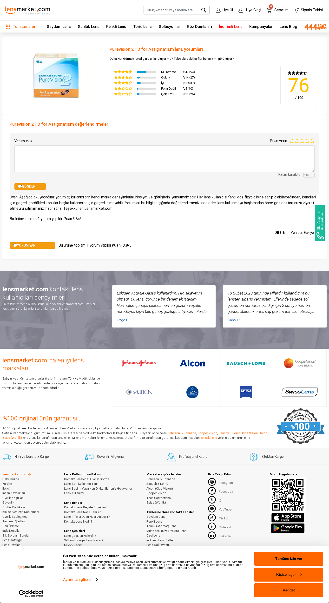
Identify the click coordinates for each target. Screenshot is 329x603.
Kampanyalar (261, 26)
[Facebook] (212, 491)
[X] (212, 500)
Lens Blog (288, 26)
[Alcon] (192, 363)
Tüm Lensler (23, 26)
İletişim (7, 488)
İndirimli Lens (231, 26)
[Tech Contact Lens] (192, 392)
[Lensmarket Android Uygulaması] (288, 527)
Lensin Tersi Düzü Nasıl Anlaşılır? (87, 516)
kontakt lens (208, 437)
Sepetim (279, 9)
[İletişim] (314, 26)
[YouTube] (212, 508)
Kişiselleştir (286, 574)
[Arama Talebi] (320, 223)
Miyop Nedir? (73, 545)
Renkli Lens (116, 26)
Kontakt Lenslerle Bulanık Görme (86, 479)
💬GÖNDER (26, 186)
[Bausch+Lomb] (246, 363)
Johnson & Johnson (181, 433)
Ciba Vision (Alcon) (255, 433)
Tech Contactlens (158, 498)
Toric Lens (142, 26)
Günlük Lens (88, 26)
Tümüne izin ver (288, 559)
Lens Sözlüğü (12, 540)
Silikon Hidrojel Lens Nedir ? (83, 540)
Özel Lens (153, 535)
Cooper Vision (207, 433)
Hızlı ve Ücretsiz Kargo (32, 457)
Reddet (289, 590)
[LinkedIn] (212, 535)
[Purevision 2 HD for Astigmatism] (56, 75)
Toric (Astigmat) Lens (161, 526)
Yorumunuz (23, 141)
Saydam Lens (59, 26)
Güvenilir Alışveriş (110, 457)
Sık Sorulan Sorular (15, 535)
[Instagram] (212, 482)
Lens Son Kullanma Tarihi (81, 483)
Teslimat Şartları (13, 521)
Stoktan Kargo (273, 457)
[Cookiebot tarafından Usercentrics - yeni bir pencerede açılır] (31, 593)
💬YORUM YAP (24, 245)
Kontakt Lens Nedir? (78, 521)
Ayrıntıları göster (77, 579)
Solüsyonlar (169, 26)
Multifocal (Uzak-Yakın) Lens (166, 531)
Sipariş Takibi (312, 10)
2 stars (297, 140)
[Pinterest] (212, 526)
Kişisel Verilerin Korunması (20, 512)
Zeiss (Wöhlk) (12, 437)
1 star (292, 140)
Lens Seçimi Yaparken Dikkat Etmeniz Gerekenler (98, 488)
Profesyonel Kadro (193, 457)
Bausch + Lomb (230, 433)
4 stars (307, 140)
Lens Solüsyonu (157, 545)
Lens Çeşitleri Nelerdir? (80, 535)
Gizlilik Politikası (13, 507)
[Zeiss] (246, 392)
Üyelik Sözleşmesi (15, 516)
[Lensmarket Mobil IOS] (288, 517)
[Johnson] (139, 363)
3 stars (302, 140)
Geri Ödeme (10, 526)
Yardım (7, 483)
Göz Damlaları (199, 26)
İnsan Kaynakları (13, 493)
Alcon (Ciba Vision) (159, 488)
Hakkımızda (10, 479)
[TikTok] (212, 517)
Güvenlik (8, 502)
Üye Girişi (253, 10)
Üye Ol (228, 10)
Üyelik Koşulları (13, 498)
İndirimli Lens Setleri (160, 540)
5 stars (312, 140)
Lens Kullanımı (74, 493)
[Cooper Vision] (299, 363)
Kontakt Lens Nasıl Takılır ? (83, 512)
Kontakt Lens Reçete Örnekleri (85, 507)
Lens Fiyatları (11, 545)
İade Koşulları (11, 530)
